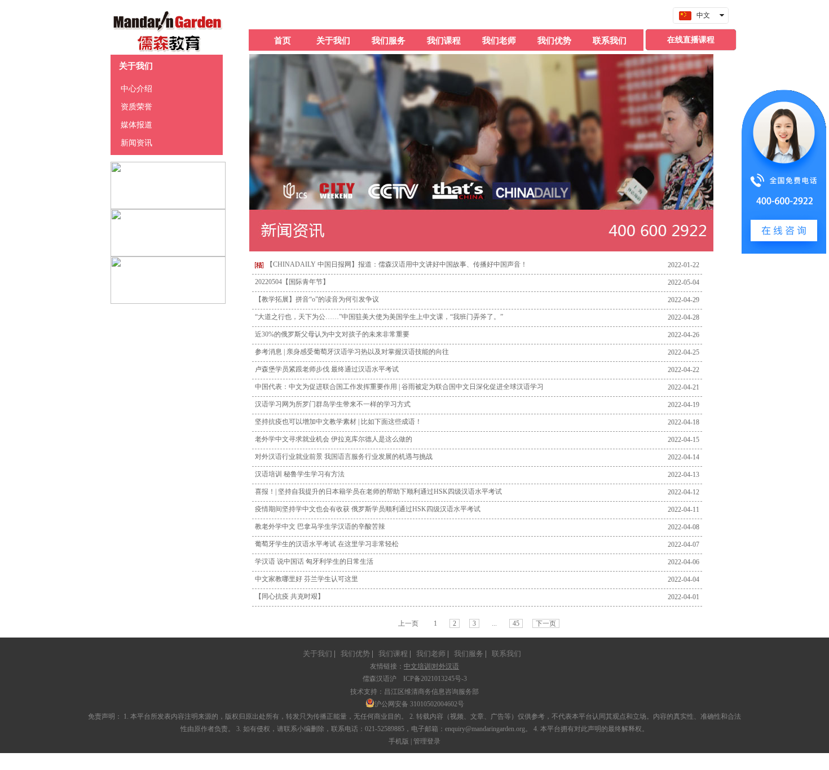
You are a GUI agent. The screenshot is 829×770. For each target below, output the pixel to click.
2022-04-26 (683, 335)
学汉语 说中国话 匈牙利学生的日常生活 (314, 561)
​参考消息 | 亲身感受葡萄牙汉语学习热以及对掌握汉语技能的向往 (352, 352)
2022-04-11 (683, 510)
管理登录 (426, 741)
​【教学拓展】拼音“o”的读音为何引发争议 (317, 299)
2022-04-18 (683, 422)
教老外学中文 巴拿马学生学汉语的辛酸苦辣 (320, 526)
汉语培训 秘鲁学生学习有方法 (300, 474)
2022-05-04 (683, 282)
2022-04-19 (683, 405)
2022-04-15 (683, 440)
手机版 (399, 741)
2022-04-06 (683, 562)
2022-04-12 (683, 492)
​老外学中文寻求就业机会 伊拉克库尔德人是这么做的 (333, 439)
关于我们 (317, 653)
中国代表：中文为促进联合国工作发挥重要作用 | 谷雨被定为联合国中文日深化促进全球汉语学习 (399, 387)
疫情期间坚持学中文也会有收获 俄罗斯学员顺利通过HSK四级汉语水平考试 (367, 509)
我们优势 (353, 653)
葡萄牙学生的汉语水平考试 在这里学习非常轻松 (327, 544)
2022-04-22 (683, 370)
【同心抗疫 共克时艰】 (289, 596)
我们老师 (429, 653)
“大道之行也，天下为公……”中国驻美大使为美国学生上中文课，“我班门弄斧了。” (379, 317)
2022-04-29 (683, 300)
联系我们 (504, 653)
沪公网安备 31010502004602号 (419, 704)
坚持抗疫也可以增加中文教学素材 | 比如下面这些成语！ (338, 422)
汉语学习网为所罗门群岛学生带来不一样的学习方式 (333, 404)
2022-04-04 (683, 579)
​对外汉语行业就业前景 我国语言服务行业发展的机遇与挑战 (344, 457)
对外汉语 (445, 666)
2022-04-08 (683, 527)
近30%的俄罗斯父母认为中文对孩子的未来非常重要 (332, 334)
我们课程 (391, 653)
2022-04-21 (683, 387)
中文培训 (417, 666)
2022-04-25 (683, 352)
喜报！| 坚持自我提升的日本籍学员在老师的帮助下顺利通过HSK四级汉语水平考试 (378, 491)
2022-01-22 (683, 265)
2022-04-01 (683, 597)
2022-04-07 (683, 544)
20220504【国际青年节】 (292, 282)
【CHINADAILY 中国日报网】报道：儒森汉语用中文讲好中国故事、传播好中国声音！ (396, 264)
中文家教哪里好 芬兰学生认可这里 (306, 579)
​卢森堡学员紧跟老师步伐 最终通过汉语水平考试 (327, 369)
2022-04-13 (683, 475)
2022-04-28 (683, 317)
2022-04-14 (683, 457)
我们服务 (467, 653)
